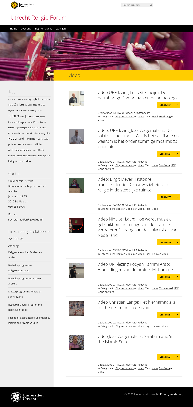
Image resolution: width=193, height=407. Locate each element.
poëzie (21, 144)
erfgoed (11, 111)
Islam (13, 116)
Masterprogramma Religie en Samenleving (24, 294)
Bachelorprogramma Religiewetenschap (20, 268)
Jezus (22, 116)
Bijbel (35, 99)
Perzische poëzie (42, 139)
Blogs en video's (124, 116)
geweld (38, 110)
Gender (19, 110)
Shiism (19, 156)
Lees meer (165, 104)
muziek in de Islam (34, 133)
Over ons (26, 28)
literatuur (34, 127)
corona (36, 104)
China (10, 105)
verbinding (19, 161)
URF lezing (165, 116)
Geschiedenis (29, 110)
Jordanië (12, 122)
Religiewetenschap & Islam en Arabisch (25, 255)
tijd (44, 156)
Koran (36, 122)
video (27, 161)
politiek (12, 144)
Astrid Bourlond (14, 99)
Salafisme (12, 155)
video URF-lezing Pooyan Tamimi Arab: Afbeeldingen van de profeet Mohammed (136, 266)
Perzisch (30, 138)
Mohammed (13, 133)
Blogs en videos (43, 28)
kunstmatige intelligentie (18, 127)
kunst (43, 122)
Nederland (16, 138)
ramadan (29, 144)
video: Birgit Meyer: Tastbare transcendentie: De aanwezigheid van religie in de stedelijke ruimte (133, 184)
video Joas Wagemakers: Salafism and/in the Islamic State (135, 339)
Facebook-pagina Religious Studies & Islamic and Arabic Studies (29, 320)
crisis (43, 105)
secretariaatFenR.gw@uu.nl (25, 219)
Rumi (41, 149)
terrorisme (37, 155)
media (43, 127)
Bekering (26, 99)
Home (13, 28)
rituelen (35, 150)
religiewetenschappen (19, 150)
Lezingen (61, 28)
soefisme (28, 155)
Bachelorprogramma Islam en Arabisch (25, 281)
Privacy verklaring (171, 394)
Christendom (23, 105)
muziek (22, 133)
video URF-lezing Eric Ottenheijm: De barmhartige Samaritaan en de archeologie (138, 95)
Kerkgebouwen (25, 122)
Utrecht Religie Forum (39, 17)
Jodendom (32, 116)
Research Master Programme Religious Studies (25, 307)
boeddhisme (45, 99)
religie (38, 144)
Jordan (42, 116)
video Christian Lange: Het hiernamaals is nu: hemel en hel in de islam (136, 304)
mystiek (46, 133)
